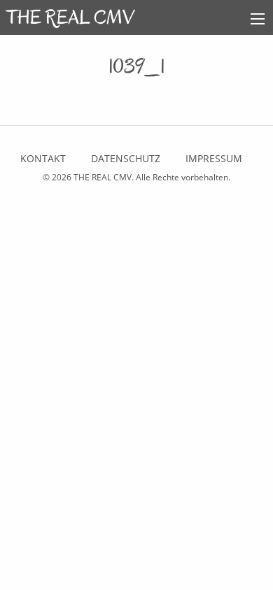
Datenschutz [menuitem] (125, 158)
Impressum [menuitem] (214, 158)
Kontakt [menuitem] (43, 158)
